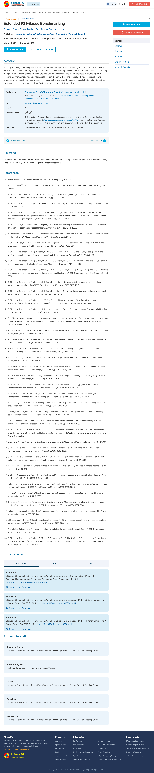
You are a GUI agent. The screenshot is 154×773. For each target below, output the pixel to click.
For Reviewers (78, 745)
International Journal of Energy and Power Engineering (41, 12)
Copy (11, 587)
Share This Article (44, 49)
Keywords (119, 51)
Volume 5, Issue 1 (78, 12)
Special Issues (60, 745)
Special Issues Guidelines (82, 759)
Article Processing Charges (107, 756)
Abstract (118, 46)
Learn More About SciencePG (16, 750)
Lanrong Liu (59, 29)
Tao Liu (39, 29)
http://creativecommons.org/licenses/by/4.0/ (60, 120)
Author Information (123, 67)
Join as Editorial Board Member (137, 748)
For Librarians (78, 756)
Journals (14, 12)
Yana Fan (48, 29)
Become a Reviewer (133, 752)
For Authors (77, 741)
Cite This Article (122, 62)
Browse (32, 4)
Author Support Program (135, 756)
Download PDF (16, 49)
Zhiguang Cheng (11, 29)
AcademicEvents (61, 756)
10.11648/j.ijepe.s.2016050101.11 (38, 103)
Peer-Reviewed (27, 19)
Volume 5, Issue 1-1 (77, 34)
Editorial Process (104, 741)
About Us (8, 737)
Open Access (102, 748)
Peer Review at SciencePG (107, 745)
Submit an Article (139, 4)
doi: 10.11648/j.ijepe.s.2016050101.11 (59, 603)
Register (123, 4)
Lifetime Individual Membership (109, 759)
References (120, 56)
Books (57, 752)
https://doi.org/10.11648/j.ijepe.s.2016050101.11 (27, 582)
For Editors (77, 748)
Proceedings (60, 748)
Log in (113, 4)
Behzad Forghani (27, 29)
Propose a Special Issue (135, 745)
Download (26, 587)
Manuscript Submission (135, 741)
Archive (66, 12)
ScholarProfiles (60, 759)
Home (6, 12)
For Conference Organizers (83, 752)
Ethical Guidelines (104, 752)
